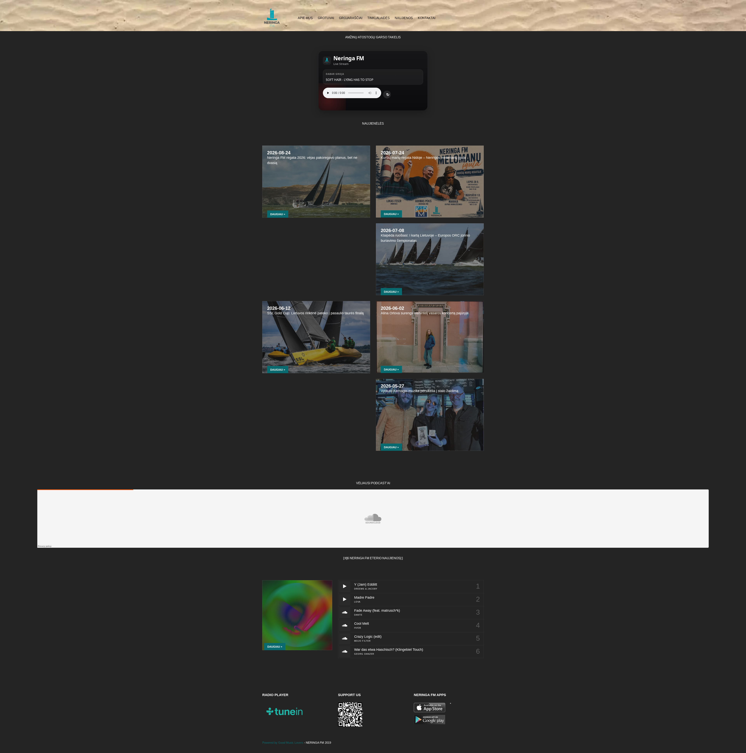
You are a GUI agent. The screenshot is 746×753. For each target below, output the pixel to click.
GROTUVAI (326, 18)
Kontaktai (426, 18)
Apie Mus (305, 18)
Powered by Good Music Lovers (283, 742)
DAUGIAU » (277, 214)
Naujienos (404, 18)
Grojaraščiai (350, 18)
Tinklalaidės (378, 18)
